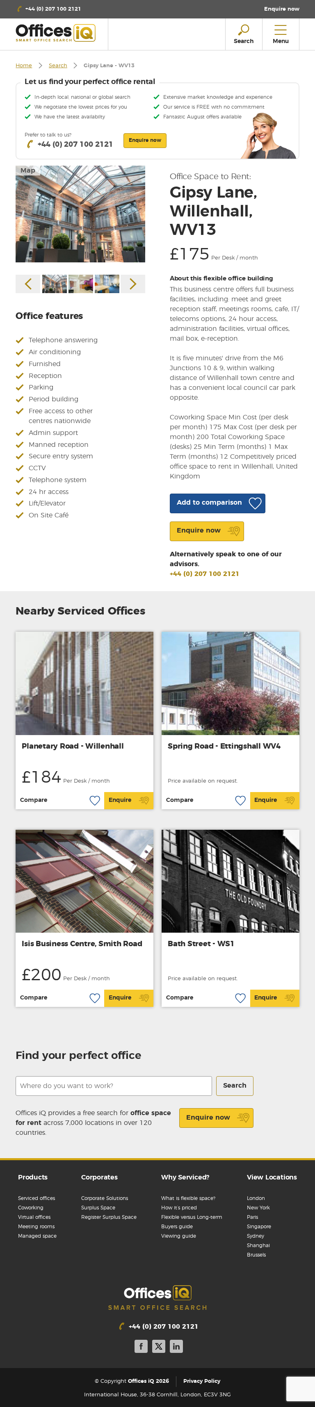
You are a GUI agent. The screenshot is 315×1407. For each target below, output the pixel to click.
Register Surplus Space (109, 1217)
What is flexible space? (188, 1198)
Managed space (37, 1236)
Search (58, 65)
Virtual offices (34, 1217)
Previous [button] (28, 284)
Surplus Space (98, 1207)
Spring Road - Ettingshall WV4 (224, 746)
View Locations (272, 1177)
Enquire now (208, 1117)
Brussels (256, 1254)
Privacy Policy (201, 1381)
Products (33, 1177)
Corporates (99, 1177)
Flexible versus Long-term (191, 1217)
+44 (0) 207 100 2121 (205, 574)
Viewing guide (178, 1236)
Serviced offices (36, 1198)
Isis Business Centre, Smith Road (82, 944)
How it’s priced (179, 1207)
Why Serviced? (185, 1177)
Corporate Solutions (104, 1198)
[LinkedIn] (176, 1348)
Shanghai (258, 1245)
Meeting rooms (36, 1226)
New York (258, 1207)
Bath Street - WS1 (201, 944)
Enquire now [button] (145, 140)
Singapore (259, 1226)
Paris (252, 1217)
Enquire (120, 800)
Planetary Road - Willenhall (72, 746)
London (256, 1198)
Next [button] (133, 284)
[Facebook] (141, 1348)
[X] (158, 1348)
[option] (80, 214)
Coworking (30, 1207)
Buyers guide (177, 1226)
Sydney (255, 1236)
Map (28, 170)
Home (24, 65)
